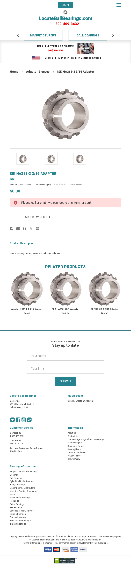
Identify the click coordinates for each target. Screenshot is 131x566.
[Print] (24, 228)
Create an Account (84, 401)
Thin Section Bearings (20, 521)
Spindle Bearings (18, 514)
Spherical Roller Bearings (22, 511)
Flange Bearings (17, 484)
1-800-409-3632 (65, 24)
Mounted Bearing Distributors (24, 491)
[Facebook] (11, 228)
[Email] (18, 228)
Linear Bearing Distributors (22, 488)
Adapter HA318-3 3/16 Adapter (27, 309)
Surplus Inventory (18, 517)
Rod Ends (14, 501)
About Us (72, 433)
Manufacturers (43, 35)
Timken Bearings (18, 524)
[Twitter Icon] (12, 419)
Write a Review (76, 184)
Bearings (14, 475)
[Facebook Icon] (18, 419)
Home (14, 71)
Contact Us (73, 436)
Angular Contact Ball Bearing (23, 471)
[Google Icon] (29, 419)
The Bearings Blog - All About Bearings (86, 439)
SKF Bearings (16, 507)
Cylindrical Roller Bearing (22, 481)
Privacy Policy (74, 456)
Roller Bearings (17, 504)
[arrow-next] (113, 35)
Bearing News (74, 449)
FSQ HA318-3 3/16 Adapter (65, 309)
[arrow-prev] (17, 35)
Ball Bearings (88, 35)
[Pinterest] (37, 228)
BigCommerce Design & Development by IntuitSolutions (81, 543)
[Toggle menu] (119, 5)
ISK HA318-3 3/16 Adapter (75, 71)
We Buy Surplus (75, 442)
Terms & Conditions (77, 452)
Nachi (12, 494)
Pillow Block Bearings (20, 498)
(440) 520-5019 (55, 50)
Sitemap (48, 543)
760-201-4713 (16, 444)
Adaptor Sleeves (37, 71)
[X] (31, 228)
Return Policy (74, 459)
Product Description (22, 243)
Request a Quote (76, 446)
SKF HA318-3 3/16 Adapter (104, 309)
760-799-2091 (16, 451)
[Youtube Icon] (23, 419)
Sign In (71, 401)
